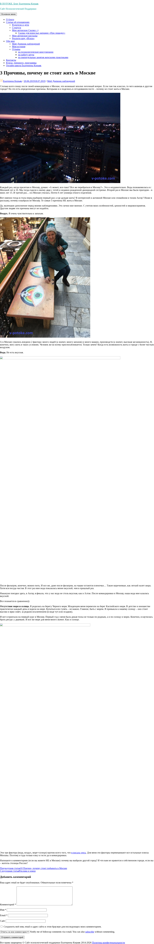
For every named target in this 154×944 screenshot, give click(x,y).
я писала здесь (78, 852)
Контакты (11, 60)
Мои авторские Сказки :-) (25, 30)
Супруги (16, 27)
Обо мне (10, 41)
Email (3, 915)
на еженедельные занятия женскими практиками (43, 57)
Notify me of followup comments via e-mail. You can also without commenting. (72, 931)
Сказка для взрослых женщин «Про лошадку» (41, 33)
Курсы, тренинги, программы (21, 63)
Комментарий (8, 904)
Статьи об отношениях (17, 22)
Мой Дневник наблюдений (26, 44)
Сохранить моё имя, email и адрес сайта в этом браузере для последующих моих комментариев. (53, 926)
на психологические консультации (35, 52)
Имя (3, 910)
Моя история (18, 46)
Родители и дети (20, 25)
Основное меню (8, 14)
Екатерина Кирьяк (12, 81)
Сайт (2, 921)
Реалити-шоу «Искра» (23, 38)
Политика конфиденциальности (108, 942)
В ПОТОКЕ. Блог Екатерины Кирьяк (19, 3)
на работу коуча (26, 54)
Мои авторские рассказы (24, 35)
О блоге (10, 19)
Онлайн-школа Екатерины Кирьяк (23, 65)
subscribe (89, 931)
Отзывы (16, 49)
